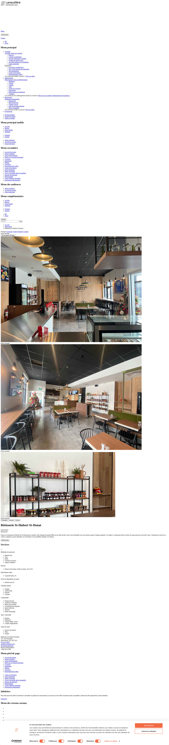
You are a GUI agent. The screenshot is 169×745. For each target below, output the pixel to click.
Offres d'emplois (10, 171)
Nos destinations (14, 71)
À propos (7, 159)
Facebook (9, 232)
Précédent (4, 520)
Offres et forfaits (10, 118)
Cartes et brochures (14, 73)
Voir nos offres (30, 76)
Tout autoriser (149, 725)
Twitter (15, 232)
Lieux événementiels (11, 155)
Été (6, 41)
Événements (8, 111)
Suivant (11, 520)
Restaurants (8, 97)
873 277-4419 (5, 642)
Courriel (25, 232)
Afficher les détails (110, 741)
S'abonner (4, 699)
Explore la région (10, 116)
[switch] (61, 741)
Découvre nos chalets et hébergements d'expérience (54, 95)
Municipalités (9, 177)
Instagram (10, 646)
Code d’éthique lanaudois (12, 178)
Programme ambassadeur (12, 180)
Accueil (7, 126)
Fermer (4, 219)
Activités (7, 51)
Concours (8, 164)
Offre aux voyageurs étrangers (14, 157)
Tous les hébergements (20, 80)
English (7, 137)
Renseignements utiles (15, 74)
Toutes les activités (16, 53)
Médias (7, 162)
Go (21, 221)
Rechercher (5, 35)
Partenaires (8, 161)
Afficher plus (5, 540)
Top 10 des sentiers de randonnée (19, 69)
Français (7, 135)
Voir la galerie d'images (8, 235)
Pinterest (20, 232)
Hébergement (9, 78)
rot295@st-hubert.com (8, 644)
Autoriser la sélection (149, 731)
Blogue (7, 128)
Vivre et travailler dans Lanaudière (15, 173)
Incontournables (10, 115)
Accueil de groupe (10, 142)
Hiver (6, 43)
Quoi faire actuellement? (16, 67)
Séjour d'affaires (10, 140)
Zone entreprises (10, 144)
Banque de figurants (11, 175)
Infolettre (7, 132)
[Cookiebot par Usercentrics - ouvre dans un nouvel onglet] (16, 741)
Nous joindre (9, 130)
